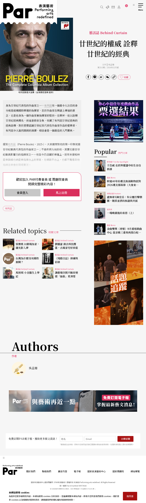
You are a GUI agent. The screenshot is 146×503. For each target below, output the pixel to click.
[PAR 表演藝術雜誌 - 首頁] (28, 12)
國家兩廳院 (118, 471)
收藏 (126, 77)
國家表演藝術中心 (96, 471)
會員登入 (22, 193)
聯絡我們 (46, 471)
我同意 (130, 496)
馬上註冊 (61, 193)
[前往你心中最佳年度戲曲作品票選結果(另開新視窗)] (118, 121)
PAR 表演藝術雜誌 (13, 470)
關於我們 (30, 471)
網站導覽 (135, 471)
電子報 (77, 471)
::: (134, 4)
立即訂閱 (125, 438)
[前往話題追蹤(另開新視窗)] (118, 283)
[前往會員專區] (119, 7)
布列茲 (48, 105)
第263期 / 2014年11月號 (108, 67)
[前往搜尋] (102, 7)
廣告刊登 (62, 471)
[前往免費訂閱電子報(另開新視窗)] (73, 401)
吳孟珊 (111, 64)
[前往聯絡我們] (113, 7)
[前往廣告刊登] (107, 7)
